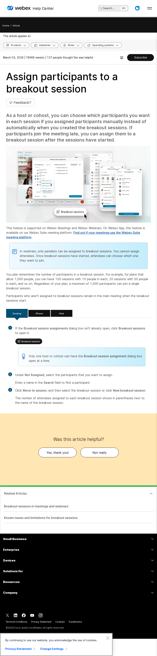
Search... (108, 8)
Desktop (17, 313)
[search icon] (101, 8)
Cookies (60, 621)
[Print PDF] (122, 57)
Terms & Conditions (16, 621)
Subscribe (140, 57)
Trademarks (75, 621)
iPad (61, 313)
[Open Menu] (149, 8)
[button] (137, 8)
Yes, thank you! (58, 452)
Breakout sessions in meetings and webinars (36, 506)
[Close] (108, 638)
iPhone (39, 313)
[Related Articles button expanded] (151, 493)
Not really (99, 452)
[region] (56, 644)
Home (5, 25)
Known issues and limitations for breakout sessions (41, 518)
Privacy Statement (41, 621)
